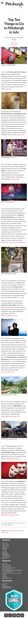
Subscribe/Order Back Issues (8, 567)
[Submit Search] (21, 7)
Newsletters (5, 553)
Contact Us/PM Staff (7, 571)
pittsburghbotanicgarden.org (10, 416)
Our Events (4, 563)
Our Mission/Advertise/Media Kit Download (12, 570)
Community (5, 548)
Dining (3, 585)
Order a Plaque (5, 557)
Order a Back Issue (6, 555)
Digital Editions (5, 554)
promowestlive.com (7, 372)
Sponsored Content (6, 578)
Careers (4, 575)
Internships (4, 577)
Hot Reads (21, 530)
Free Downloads (6, 566)
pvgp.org (7, 89)
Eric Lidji (15, 44)
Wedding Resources (6, 586)
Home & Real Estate (6, 587)
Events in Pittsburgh (6, 565)
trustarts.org (14, 179)
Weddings (4, 547)
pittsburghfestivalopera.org (9, 515)
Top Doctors (5, 583)
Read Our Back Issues (7, 569)
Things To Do (4, 532)
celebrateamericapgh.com (17, 242)
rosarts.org (20, 297)
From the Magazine (13, 530)
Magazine (4, 549)
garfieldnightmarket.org (12, 458)
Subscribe (4, 551)
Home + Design (5, 545)
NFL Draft (4, 558)
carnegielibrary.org (10, 315)
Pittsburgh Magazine (14, 4)
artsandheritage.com (16, 134)
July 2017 (18, 523)
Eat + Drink (4, 543)
